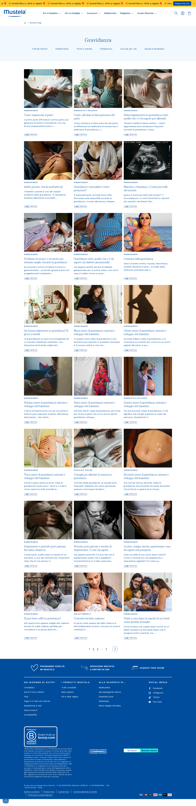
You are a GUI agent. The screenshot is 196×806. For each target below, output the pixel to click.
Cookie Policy (63, 792)
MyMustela (110, 13)
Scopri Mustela (145, 13)
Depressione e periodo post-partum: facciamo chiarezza (45, 548)
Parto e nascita (84, 49)
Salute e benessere (154, 49)
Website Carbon (149, 750)
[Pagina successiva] (115, 649)
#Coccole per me (83, 470)
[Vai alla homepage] (25, 23)
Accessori (92, 13)
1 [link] (89, 649)
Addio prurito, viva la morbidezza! (43, 187)
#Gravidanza (31, 110)
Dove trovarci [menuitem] (30, 710)
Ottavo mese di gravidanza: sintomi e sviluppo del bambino (145, 332)
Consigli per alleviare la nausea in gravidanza (93, 476)
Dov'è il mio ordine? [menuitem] (34, 692)
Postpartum (106, 49)
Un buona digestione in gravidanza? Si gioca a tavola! (46, 332)
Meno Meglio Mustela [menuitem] (110, 705)
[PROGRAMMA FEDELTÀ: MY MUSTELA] (34, 668)
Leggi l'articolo (30, 134)
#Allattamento (82, 614)
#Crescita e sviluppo (85, 110)
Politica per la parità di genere (40, 795)
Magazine (125, 13)
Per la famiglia (73, 13)
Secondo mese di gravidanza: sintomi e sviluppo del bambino (146, 476)
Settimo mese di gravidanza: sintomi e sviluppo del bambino (46, 404)
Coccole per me (128, 49)
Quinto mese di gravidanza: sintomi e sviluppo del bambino (145, 404)
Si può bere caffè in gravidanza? (42, 618)
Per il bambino (51, 13)
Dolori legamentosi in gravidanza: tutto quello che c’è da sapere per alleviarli (146, 116)
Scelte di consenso (32, 792)
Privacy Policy (49, 792)
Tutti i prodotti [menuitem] (68, 687)
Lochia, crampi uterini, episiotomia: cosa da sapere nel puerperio (147, 548)
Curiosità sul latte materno (89, 618)
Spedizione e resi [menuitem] (32, 705)
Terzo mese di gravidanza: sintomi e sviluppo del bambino (44, 476)
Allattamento (62, 49)
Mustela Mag (35, 23)
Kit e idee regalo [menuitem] (69, 696)
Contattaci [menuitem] (29, 687)
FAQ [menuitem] (26, 696)
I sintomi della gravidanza (138, 259)
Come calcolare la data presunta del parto (94, 116)
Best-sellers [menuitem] (67, 692)
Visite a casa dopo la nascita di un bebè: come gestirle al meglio (147, 620)
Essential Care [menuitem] (106, 696)
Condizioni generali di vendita (85, 792)
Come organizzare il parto (38, 115)
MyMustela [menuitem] (104, 687)
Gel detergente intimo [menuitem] (110, 692)
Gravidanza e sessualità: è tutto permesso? (91, 188)
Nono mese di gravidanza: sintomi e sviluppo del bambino (94, 332)
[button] (15, 13)
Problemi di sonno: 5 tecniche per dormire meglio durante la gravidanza (45, 260)
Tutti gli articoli (39, 49)
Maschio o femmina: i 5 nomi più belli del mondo (145, 188)
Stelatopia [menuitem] (104, 701)
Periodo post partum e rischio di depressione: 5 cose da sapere (93, 548)
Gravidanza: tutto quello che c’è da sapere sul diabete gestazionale (94, 260)
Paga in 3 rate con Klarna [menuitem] (37, 701)
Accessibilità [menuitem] (30, 714)
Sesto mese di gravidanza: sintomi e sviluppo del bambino (94, 404)
